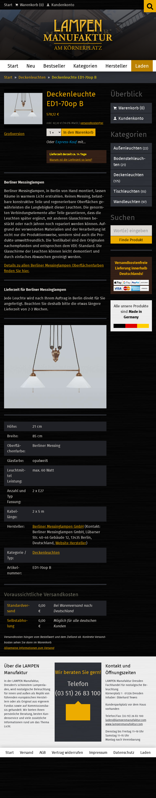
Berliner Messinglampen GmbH (58, 526)
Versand (26, 752)
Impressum (98, 752)
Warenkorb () (31, 5)
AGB (42, 752)
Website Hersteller (70, 543)
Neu (30, 65)
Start (8, 5)
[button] (150, 6)
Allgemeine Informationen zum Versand (29, 648)
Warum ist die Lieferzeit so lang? (71, 159)
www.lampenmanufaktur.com (124, 724)
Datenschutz (123, 752)
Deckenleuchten (32, 77)
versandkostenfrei (91, 123)
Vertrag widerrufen (67, 752)
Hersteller (116, 65)
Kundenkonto (62, 5)
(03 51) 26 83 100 (78, 693)
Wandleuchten (130, 201)
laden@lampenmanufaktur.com (125, 720)
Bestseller (54, 65)
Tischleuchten (130, 191)
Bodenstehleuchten (129, 161)
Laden (142, 65)
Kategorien (85, 65)
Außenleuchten (131, 148)
